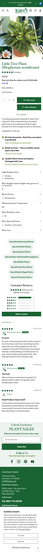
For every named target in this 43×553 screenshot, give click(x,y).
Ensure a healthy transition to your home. (21, 164)
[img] (7, 329)
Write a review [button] (21, 314)
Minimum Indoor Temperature (15, 203)
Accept (21, 535)
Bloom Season (8, 194)
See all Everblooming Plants (21, 241)
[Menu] (3, 11)
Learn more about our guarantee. (18, 143)
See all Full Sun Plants (21, 246)
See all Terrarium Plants (21, 277)
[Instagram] (19, 462)
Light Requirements (10, 172)
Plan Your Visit (8, 493)
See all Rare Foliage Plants (21, 272)
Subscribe (21, 447)
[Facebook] (12, 462)
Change (20, 4)
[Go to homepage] (21, 10)
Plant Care (6, 230)
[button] (7, 72)
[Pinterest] (26, 462)
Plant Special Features (11, 221)
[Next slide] (36, 3)
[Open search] (7, 10)
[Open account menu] (40, 10)
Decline (21, 541)
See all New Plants (21, 262)
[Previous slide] (4, 3)
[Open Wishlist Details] (35, 10)
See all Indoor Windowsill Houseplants (21, 257)
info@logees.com (9, 481)
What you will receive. (13, 153)
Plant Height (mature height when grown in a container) (20, 184)
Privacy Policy (25, 529)
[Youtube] (32, 462)
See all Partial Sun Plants (21, 267)
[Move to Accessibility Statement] (40, 3)
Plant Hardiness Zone (11, 212)
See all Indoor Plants (21, 252)
